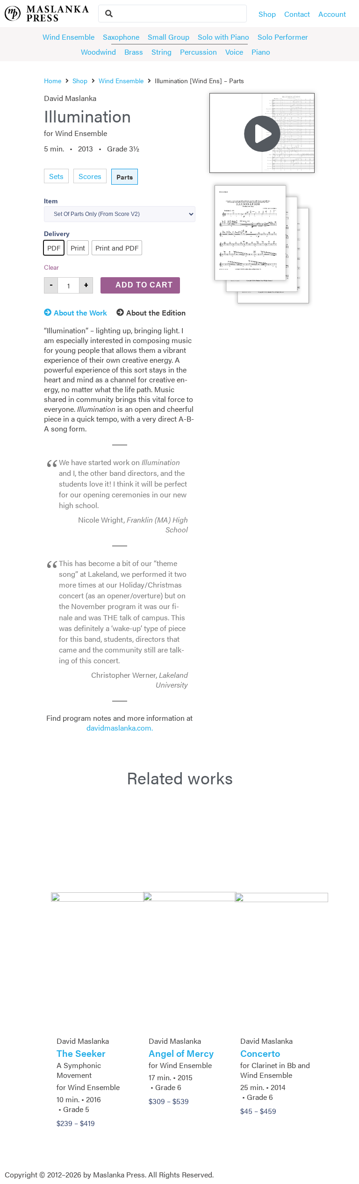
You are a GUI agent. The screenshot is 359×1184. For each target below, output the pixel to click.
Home (52, 80)
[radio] (54, 248)
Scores (90, 176)
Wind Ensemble (121, 80)
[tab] (80, 314)
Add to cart (144, 285)
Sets (56, 176)
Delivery (57, 233)
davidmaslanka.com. (119, 727)
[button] (262, 133)
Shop (79, 80)
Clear (51, 267)
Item (50, 201)
